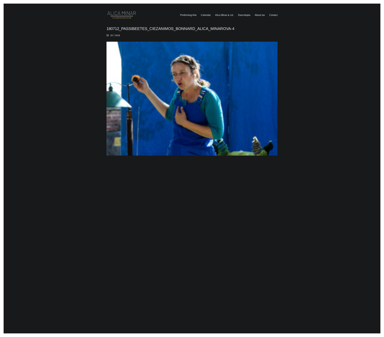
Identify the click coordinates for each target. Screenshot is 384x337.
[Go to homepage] (121, 15)
